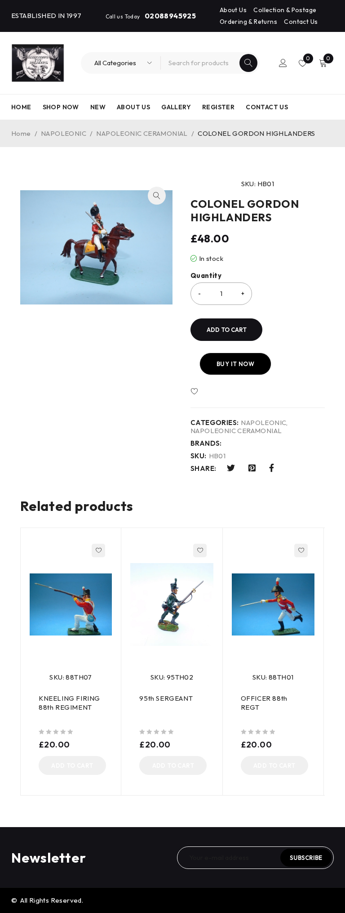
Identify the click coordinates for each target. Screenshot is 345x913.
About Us (233, 10)
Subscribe (306, 857)
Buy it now (235, 363)
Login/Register (283, 63)
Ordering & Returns (248, 22)
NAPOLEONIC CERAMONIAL (141, 133)
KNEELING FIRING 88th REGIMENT (69, 703)
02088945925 (170, 16)
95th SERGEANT (166, 698)
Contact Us (301, 22)
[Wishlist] (220, 392)
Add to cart (227, 329)
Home (21, 133)
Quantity (205, 276)
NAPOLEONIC (63, 133)
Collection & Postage (284, 10)
